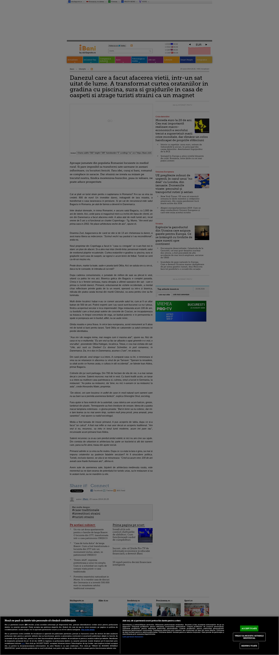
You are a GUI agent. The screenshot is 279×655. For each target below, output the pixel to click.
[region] (139, 635)
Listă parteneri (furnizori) (132, 637)
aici (23, 643)
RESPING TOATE (249, 646)
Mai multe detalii (88, 630)
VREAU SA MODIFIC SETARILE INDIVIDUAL (249, 637)
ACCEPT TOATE (249, 628)
